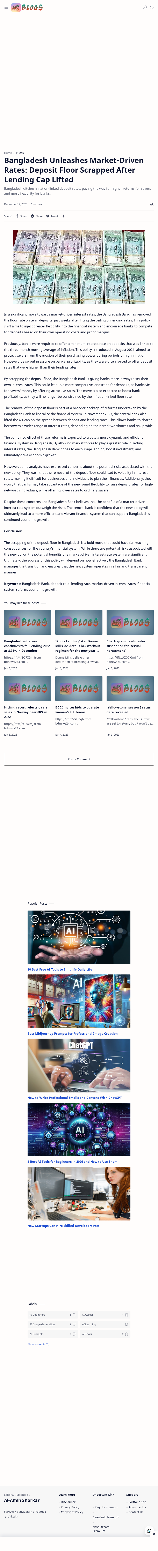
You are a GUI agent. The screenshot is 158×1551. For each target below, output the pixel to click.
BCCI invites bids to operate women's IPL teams (77, 709)
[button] (145, 7)
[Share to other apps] (63, 216)
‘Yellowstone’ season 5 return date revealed (129, 709)
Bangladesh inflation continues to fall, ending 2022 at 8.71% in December (27, 646)
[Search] (152, 7)
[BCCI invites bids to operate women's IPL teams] (78, 688)
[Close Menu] (154, 1534)
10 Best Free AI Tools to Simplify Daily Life (60, 969)
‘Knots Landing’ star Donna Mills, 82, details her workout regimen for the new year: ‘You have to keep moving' (77, 646)
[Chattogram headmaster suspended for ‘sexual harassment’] (130, 622)
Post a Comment (79, 759)
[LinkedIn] (12, 1516)
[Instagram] (25, 1511)
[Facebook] (10, 1511)
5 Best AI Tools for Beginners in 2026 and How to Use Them (72, 1161)
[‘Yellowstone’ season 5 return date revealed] (130, 688)
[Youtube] (40, 1511)
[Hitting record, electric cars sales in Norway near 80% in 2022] (27, 688)
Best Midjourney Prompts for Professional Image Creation (73, 1033)
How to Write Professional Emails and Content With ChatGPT (75, 1098)
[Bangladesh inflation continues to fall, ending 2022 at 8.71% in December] (27, 622)
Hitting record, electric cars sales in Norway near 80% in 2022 (25, 712)
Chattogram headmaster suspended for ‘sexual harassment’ (126, 646)
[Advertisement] (79, 48)
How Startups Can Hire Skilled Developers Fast (64, 1226)
